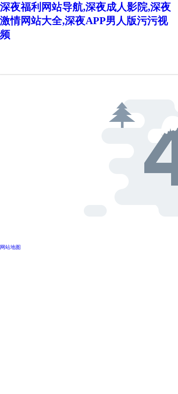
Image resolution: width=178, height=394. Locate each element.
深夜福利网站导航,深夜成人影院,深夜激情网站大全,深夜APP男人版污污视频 (85, 20)
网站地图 (10, 247)
